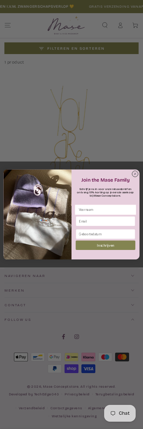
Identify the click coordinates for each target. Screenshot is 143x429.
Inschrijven (105, 245)
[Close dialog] (135, 174)
